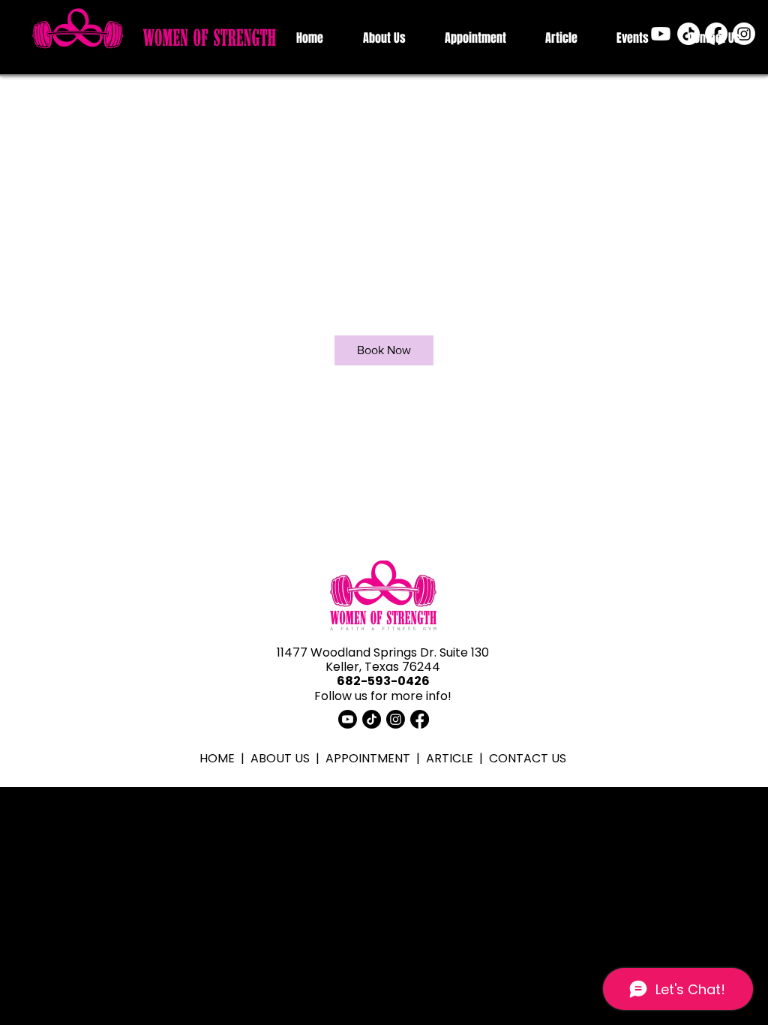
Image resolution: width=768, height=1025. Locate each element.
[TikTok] (688, 34)
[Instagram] (744, 34)
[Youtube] (661, 34)
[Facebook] (716, 34)
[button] (384, 38)
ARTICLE (449, 758)
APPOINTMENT (368, 758)
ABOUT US (280, 758)
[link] (384, 350)
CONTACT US (527, 758)
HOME (217, 758)
